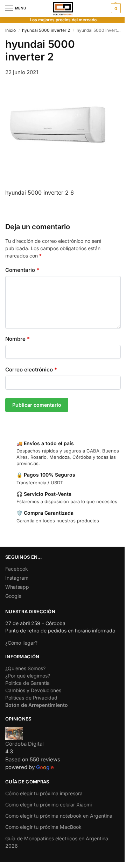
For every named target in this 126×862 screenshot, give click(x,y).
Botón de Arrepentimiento (36, 705)
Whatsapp (17, 587)
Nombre (17, 338)
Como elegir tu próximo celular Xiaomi (48, 804)
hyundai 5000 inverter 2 (46, 30)
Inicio (10, 30)
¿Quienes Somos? (25, 668)
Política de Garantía (27, 683)
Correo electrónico (31, 369)
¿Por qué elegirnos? (27, 676)
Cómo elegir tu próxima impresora (44, 793)
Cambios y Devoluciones (33, 690)
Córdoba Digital (24, 743)
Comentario (22, 270)
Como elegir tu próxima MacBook (43, 827)
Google (13, 596)
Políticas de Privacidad (31, 698)
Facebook (16, 569)
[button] (115, 8)
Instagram (16, 578)
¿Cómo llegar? (21, 643)
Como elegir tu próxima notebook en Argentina (58, 816)
